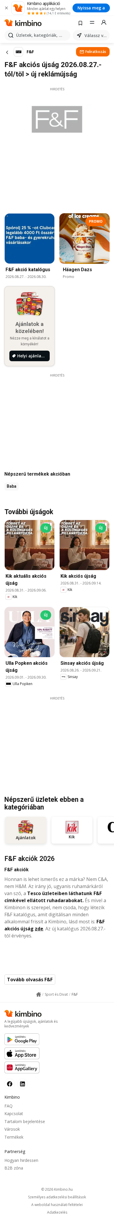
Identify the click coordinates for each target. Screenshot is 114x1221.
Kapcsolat (13, 1113)
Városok (12, 1129)
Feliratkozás (95, 51)
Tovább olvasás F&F (30, 979)
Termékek (13, 1137)
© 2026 (57, 1189)
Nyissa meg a (91, 8)
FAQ (8, 1106)
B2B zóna (13, 1168)
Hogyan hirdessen (21, 1160)
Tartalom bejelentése (24, 1121)
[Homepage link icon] (38, 994)
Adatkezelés (57, 1212)
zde (39, 928)
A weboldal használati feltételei (57, 1204)
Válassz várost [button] (95, 35)
